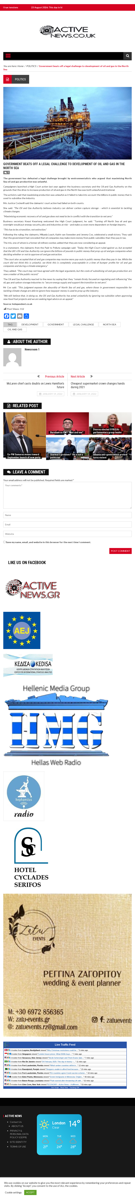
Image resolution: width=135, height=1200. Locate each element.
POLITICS (20, 79)
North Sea (109, 324)
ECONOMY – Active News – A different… (64, 1084)
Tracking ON (74, 1087)
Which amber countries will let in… (64, 1065)
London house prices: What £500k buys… (55, 1054)
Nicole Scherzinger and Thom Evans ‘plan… (66, 1058)
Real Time (64, 1087)
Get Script (55, 1087)
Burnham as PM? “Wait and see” (66, 432)
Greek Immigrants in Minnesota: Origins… (66, 1077)
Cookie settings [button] (13, 1192)
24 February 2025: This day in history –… (58, 1062)
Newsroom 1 (32, 349)
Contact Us (16, 1121)
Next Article (78, 376)
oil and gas (15, 329)
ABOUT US (17, 1126)
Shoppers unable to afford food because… (63, 1069)
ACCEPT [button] (30, 1192)
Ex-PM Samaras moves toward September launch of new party (23, 456)
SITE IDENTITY (18, 1141)
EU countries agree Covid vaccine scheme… (68, 1073)
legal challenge (83, 324)
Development (30, 324)
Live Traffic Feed (65, 1044)
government (56, 324)
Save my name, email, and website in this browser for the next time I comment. (48, 542)
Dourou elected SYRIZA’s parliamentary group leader (107, 431)
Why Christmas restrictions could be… (62, 1050)
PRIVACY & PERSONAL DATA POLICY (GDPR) (19, 1134)
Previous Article (54, 376)
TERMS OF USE (18, 1146)
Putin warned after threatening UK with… (67, 1081)
